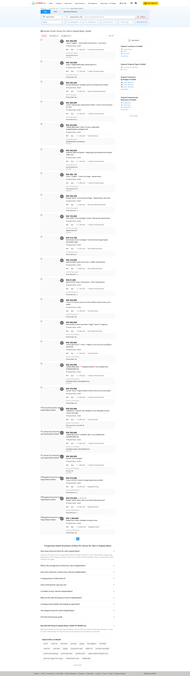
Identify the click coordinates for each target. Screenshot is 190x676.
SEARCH (142, 17)
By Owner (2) (54, 36)
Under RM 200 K (128, 85)
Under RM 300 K (128, 87)
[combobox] (72, 22)
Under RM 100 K (128, 82)
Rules (43, 673)
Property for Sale (53, 8)
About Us (36, 673)
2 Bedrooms (127, 103)
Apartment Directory (70, 12)
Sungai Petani (127, 49)
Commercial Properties (130, 67)
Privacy (111, 673)
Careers (98, 673)
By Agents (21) (66, 36)
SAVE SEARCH (135, 40)
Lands (125, 69)
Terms (104, 673)
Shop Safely (60, 673)
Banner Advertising (70, 673)
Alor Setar (126, 54)
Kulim (125, 51)
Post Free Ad (50, 673)
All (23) (44, 36)
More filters (142, 22)
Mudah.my (43, 8)
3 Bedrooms (127, 105)
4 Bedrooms (127, 107)
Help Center (90, 673)
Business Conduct (120, 673)
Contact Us (81, 673)
